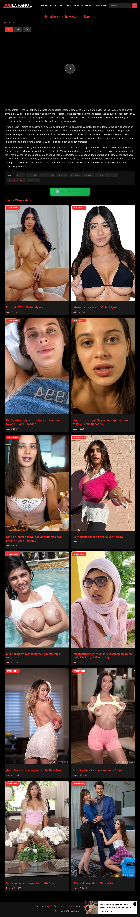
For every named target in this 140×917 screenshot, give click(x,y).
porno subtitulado (47, 175)
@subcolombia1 (67, 906)
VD (18, 29)
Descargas (101, 5)
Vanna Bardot (34, 180)
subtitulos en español (17, 180)
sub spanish (62, 175)
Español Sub (32, 175)
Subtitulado (100, 175)
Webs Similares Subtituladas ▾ (79, 5)
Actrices (58, 5)
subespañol (88, 175)
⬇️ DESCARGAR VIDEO (70, 191)
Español (20, 175)
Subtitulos (113, 175)
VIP (9, 29)
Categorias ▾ (45, 5)
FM (27, 29)
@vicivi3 (48, 906)
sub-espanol (75, 175)
